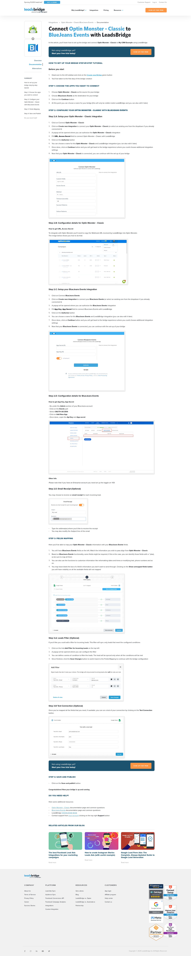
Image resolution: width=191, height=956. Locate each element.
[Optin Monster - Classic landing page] (33, 29)
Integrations (94, 10)
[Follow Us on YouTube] (43, 951)
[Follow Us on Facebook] (24, 951)
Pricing (106, 10)
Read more (52, 862)
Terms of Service (30, 894)
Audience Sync (50, 894)
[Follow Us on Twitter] (49, 951)
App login (108, 891)
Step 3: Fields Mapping (32, 109)
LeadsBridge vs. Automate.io (85, 902)
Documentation (35, 64)
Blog (77, 894)
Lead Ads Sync (50, 891)
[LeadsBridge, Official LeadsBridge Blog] (35, 10)
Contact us (108, 902)
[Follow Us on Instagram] (30, 951)
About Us (27, 891)
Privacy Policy (29, 898)
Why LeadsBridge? (77, 10)
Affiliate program (110, 894)
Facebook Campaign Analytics (55, 902)
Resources (117, 10)
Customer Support (144, 2)
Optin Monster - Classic (61, 807)
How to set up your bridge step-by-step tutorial (30, 85)
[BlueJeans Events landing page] (33, 47)
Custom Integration (51, 909)
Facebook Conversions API (54, 898)
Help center (109, 898)
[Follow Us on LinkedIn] (36, 951)
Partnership (79, 905)
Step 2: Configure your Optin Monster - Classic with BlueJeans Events (31, 102)
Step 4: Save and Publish (32, 113)
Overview (38, 60)
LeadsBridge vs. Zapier (83, 898)
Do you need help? (30, 118)
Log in (155, 2)
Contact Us (163, 2)
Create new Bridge (94, 75)
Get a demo (80, 891)
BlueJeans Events (58, 810)
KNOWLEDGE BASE (69, 813)
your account (74, 815)
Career (26, 902)
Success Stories (29, 905)
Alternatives (37, 68)
